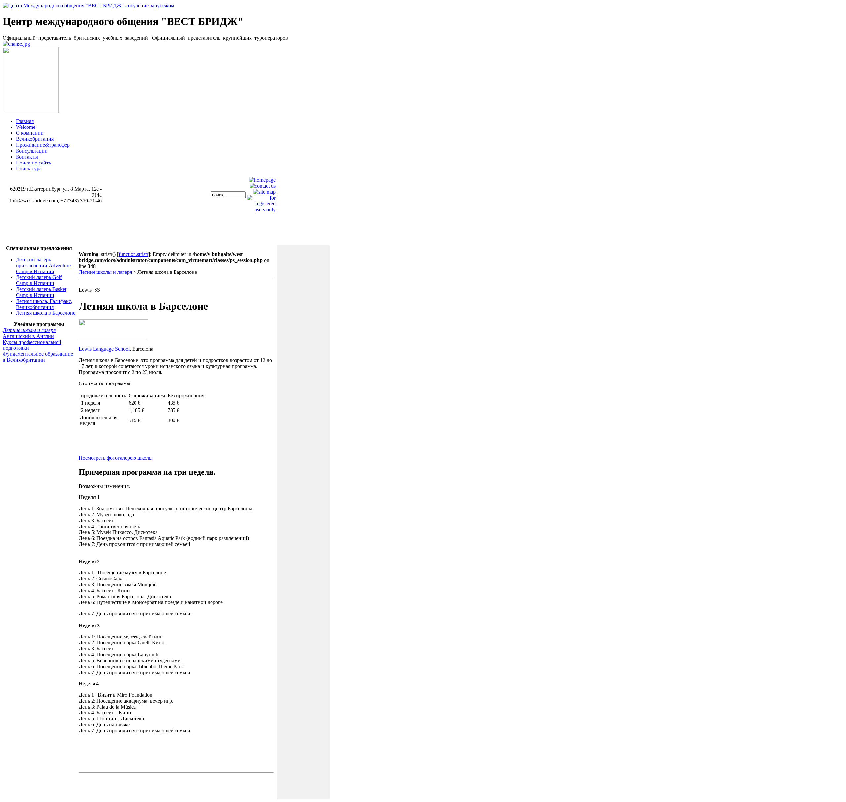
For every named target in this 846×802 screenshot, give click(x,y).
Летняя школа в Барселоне (45, 313)
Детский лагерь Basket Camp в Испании (41, 292)
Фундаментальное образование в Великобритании (38, 357)
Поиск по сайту (33, 162)
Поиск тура (29, 168)
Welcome (25, 127)
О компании (30, 133)
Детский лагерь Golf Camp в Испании (39, 280)
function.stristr (133, 254)
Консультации (32, 151)
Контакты (27, 157)
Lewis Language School (104, 349)
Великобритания (35, 139)
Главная (25, 121)
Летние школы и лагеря (29, 330)
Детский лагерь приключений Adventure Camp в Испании (43, 265)
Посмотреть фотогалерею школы (116, 458)
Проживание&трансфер (43, 145)
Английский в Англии (28, 336)
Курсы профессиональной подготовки (32, 345)
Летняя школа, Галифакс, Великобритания (44, 304)
